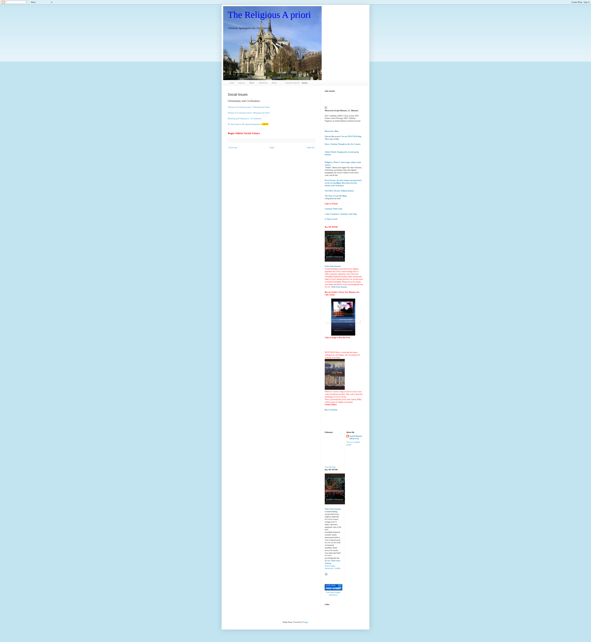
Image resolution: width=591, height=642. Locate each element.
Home (272, 148)
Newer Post (233, 148)
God (232, 82)
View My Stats (330, 467)
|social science (292, 82)
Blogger (305, 622)
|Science (263, 82)
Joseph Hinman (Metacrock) (356, 437)
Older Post (311, 148)
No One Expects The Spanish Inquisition (245, 124)
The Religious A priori (269, 15)
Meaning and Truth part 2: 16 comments (244, 118)
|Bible (252, 82)
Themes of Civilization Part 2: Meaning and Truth (248, 113)
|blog (274, 82)
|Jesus (241, 82)
